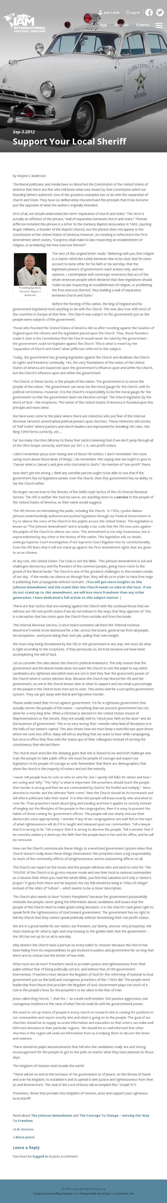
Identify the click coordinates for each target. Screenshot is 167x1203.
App (103, 24)
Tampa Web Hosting (94, 1193)
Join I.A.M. (112, 12)
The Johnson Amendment (51, 1115)
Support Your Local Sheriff (69, 141)
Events (142, 24)
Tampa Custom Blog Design (53, 1193)
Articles (121, 24)
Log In (135, 12)
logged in (40, 1156)
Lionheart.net (124, 1193)
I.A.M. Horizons (23, 1129)
